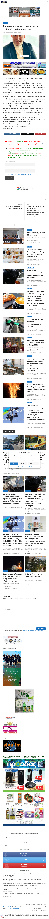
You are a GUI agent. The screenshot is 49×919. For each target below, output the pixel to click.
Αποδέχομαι (14, 463)
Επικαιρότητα (30, 267)
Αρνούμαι (23, 463)
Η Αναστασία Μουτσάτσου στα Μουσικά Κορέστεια (15, 885)
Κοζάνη (27, 530)
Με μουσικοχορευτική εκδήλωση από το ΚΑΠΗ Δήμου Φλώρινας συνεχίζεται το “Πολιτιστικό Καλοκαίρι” (21, 874)
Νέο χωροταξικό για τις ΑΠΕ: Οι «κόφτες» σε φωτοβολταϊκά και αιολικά (19, 883)
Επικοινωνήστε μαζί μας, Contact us (36, 905)
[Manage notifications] (2, 917)
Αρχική (1, 915)
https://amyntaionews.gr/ (14, 908)
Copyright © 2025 (7, 906)
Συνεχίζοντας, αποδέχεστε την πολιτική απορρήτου (20, 174)
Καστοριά (6, 491)
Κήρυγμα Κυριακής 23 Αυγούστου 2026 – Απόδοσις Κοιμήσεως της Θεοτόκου (21, 879)
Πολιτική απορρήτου (40, 908)
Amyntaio (25, 56)
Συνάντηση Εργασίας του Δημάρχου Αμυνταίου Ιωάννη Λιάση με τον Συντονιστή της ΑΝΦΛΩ (23, 894)
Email (6, 168)
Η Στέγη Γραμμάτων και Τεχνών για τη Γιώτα (34, 575)
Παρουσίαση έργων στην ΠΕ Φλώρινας (36, 234)
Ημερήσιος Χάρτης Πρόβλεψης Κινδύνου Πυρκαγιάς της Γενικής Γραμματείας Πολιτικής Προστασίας (23, 888)
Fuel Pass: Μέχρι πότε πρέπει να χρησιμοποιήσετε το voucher (35, 322)
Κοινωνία (5, 23)
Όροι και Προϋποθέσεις (20, 466)
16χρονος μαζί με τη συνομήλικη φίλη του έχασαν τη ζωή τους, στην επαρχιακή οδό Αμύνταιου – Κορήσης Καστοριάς (12, 498)
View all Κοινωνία (24, 593)
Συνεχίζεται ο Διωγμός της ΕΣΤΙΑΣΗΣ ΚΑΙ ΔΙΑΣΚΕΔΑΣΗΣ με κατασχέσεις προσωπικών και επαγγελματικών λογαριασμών (35, 212)
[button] (38, 452)
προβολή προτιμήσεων (33, 463)
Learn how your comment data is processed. (32, 630)
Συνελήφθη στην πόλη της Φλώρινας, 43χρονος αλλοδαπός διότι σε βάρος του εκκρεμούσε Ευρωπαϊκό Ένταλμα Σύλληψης (35, 500)
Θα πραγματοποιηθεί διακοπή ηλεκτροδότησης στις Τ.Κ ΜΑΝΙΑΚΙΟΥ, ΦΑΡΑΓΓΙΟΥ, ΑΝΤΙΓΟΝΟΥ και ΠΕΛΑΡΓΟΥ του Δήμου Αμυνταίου (12, 540)
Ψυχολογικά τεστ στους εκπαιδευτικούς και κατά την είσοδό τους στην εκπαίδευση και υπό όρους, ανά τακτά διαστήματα (36, 364)
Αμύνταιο (29, 381)
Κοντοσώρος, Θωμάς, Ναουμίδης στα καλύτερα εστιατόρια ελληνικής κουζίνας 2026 (36, 253)
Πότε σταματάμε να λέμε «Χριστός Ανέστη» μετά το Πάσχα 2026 (35, 342)
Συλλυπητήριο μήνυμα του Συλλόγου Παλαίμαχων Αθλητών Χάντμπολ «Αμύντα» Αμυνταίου (13, 577)
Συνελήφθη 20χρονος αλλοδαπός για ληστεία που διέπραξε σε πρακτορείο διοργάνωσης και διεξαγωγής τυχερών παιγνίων (35, 540)
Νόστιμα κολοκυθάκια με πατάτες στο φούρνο (14, 207)
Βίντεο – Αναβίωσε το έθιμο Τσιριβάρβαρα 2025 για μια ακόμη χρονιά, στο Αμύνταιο (36, 388)
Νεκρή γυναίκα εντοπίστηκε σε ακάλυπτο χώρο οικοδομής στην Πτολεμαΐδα (36, 274)
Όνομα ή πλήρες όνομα (11, 162)
